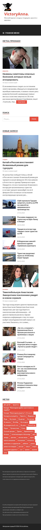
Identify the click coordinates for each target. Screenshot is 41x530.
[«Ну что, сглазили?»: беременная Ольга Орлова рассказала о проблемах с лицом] (9, 335)
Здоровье (16, 405)
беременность (29, 431)
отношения (21, 440)
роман (32, 443)
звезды (6, 437)
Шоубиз (5, 289)
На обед (15, 422)
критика (13, 437)
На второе (12, 419)
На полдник (24, 422)
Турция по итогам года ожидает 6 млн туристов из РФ (27, 231)
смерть (34, 446)
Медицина (31, 416)
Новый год (31, 425)
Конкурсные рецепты (11, 416)
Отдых (5, 159)
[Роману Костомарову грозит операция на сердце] (9, 362)
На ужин (23, 425)
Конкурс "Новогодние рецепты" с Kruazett (18, 413)
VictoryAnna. (16, 14)
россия (21, 446)
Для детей (7, 405)
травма (27, 449)
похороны (30, 440)
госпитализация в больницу (20, 434)
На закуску (7, 422)
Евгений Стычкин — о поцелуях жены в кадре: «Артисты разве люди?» (27, 344)
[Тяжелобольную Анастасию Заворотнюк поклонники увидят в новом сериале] (20, 287)
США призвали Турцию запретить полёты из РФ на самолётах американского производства (27, 205)
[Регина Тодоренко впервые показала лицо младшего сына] (9, 390)
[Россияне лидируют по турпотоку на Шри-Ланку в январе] (9, 224)
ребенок (25, 443)
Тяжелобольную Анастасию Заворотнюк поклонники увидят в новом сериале (20, 295)
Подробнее (21, 102)
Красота (5, 71)
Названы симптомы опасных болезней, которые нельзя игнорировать (19, 76)
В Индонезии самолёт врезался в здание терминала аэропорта (26, 243)
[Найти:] (20, 119)
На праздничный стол (11, 425)
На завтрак (30, 419)
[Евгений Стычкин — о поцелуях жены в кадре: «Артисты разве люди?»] (9, 350)
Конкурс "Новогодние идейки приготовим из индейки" (19, 409)
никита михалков (9, 440)
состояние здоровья (11, 449)
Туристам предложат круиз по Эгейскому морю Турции (26, 255)
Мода (5, 419)
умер (5, 453)
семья (28, 446)
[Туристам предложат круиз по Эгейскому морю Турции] (9, 261)
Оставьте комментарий (10, 82)
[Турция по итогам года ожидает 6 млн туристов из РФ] (9, 237)
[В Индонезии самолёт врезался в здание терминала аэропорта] (9, 249)
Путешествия (14, 428)
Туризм (19, 431)
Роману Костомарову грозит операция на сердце (26, 356)
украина (34, 449)
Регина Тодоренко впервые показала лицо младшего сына (27, 385)
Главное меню (12, 33)
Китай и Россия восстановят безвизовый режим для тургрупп (18, 165)
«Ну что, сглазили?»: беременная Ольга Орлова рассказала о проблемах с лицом (26, 331)
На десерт (21, 419)
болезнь (6, 434)
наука (32, 437)
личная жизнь (23, 437)
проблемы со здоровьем (12, 443)
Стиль (23, 428)
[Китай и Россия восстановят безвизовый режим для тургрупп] (20, 158)
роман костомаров (10, 446)
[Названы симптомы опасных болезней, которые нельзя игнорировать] (20, 58)
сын (21, 449)
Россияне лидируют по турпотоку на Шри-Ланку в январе (27, 219)
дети (34, 434)
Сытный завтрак (9, 431)
